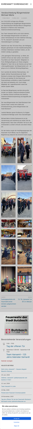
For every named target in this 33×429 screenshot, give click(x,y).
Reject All (16, 426)
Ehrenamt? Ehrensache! (14, 4)
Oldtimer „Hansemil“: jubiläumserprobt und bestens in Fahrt (14, 379)
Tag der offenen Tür (15, 346)
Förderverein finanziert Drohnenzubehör (13, 393)
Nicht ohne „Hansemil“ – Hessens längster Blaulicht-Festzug (14, 370)
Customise (16, 422)
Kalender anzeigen (6, 361)
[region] (16, 416)
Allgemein (24, 18)
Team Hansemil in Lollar (8, 386)
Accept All (16, 418)
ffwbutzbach (6, 18)
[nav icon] (31, 4)
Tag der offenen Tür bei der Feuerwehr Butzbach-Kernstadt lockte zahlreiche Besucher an (16, 400)
